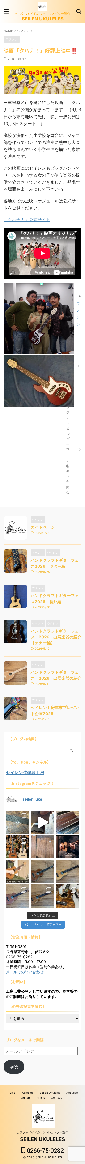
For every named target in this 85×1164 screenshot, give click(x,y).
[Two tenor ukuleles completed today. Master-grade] (17, 846)
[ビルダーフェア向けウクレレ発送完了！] (79, 366)
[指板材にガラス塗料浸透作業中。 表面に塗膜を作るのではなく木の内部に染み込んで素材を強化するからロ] (67, 822)
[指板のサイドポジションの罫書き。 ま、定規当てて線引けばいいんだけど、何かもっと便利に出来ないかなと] (17, 822)
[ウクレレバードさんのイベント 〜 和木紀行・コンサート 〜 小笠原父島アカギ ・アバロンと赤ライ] (17, 896)
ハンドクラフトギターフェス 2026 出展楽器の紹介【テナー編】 (56, 637)
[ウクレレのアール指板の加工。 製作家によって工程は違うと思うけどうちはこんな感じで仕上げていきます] (42, 822)
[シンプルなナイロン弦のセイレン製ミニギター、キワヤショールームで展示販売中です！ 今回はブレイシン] (17, 871)
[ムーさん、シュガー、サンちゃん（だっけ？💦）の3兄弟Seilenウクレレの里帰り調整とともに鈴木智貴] (67, 896)
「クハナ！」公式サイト (27, 219)
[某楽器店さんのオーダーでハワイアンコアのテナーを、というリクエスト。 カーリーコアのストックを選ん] (42, 846)
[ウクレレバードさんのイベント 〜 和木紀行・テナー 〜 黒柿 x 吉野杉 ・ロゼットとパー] (42, 871)
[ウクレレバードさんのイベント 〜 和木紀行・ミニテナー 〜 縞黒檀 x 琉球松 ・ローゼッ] (67, 871)
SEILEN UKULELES (43, 19)
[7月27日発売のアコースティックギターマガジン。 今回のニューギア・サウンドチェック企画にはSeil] (67, 846)
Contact (56, 1097)
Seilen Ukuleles (50, 1092)
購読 (14, 1066)
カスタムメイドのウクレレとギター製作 (42, 1132)
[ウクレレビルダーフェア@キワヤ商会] (79, 449)
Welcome (27, 1092)
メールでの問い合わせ (25, 972)
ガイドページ (43, 527)
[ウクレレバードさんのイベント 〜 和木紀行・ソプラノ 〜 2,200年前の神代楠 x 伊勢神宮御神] (42, 896)
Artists (41, 1097)
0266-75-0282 (45, 1150)
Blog (12, 1092)
